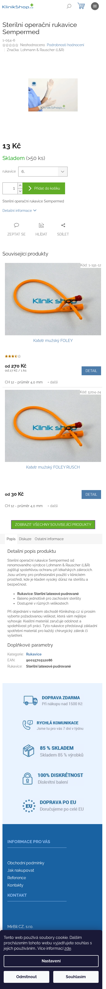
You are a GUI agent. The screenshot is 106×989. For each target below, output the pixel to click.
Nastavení (51, 961)
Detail (91, 371)
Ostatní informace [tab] (49, 539)
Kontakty (15, 885)
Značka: (35, 50)
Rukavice (33, 654)
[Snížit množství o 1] (20, 191)
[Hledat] (69, 6)
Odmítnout (26, 976)
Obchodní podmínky (25, 863)
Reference (16, 877)
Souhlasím (76, 976)
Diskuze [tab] (25, 539)
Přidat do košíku (47, 188)
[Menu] (95, 6)
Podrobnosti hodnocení (65, 45)
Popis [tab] (11, 539)
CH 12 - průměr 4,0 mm (24, 382)
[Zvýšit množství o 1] (20, 185)
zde (67, 948)
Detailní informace (17, 211)
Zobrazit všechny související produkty (53, 525)
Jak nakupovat (20, 870)
